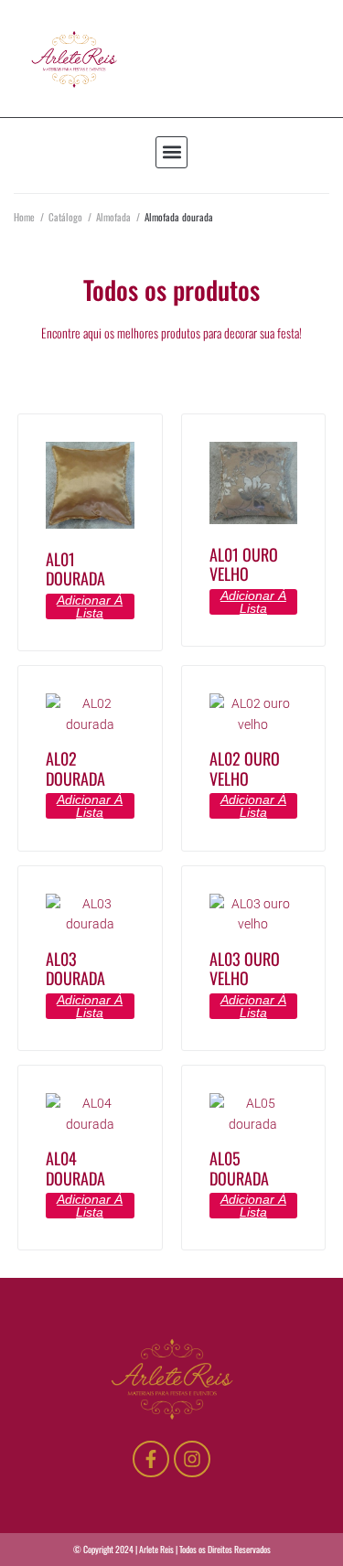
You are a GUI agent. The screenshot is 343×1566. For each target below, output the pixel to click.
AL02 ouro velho (244, 768)
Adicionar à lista (90, 606)
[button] (171, 152)
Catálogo (65, 216)
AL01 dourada (75, 569)
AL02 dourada (75, 768)
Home (24, 216)
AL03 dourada (75, 969)
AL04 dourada (75, 1168)
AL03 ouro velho (244, 969)
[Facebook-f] (151, 1459)
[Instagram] (192, 1459)
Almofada (113, 216)
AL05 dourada (239, 1168)
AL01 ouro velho (243, 564)
